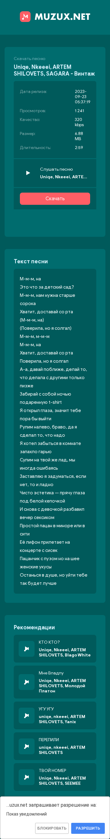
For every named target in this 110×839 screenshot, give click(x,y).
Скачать (55, 199)
